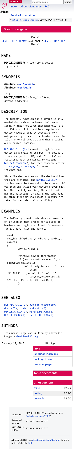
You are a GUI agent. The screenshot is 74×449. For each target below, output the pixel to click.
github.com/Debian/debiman (46, 440)
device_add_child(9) (33, 308)
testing (15, 20)
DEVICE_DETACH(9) (40, 311)
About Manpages (30, 6)
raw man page (42, 364)
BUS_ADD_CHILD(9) (15, 149)
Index (13, 6)
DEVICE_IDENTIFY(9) (14, 40)
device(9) (10, 308)
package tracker (43, 359)
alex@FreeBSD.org (26, 336)
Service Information (22, 15)
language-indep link (46, 354)
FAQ (47, 6)
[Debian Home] (4, 7)
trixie (37, 388)
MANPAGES (15, 1)
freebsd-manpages (29, 20)
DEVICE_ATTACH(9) (15, 311)
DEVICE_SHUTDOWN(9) (40, 315)
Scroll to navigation (16, 29)
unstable (39, 398)
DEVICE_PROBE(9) (14, 315)
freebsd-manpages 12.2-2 (38, 416)
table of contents (46, 373)
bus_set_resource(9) (21, 166)
